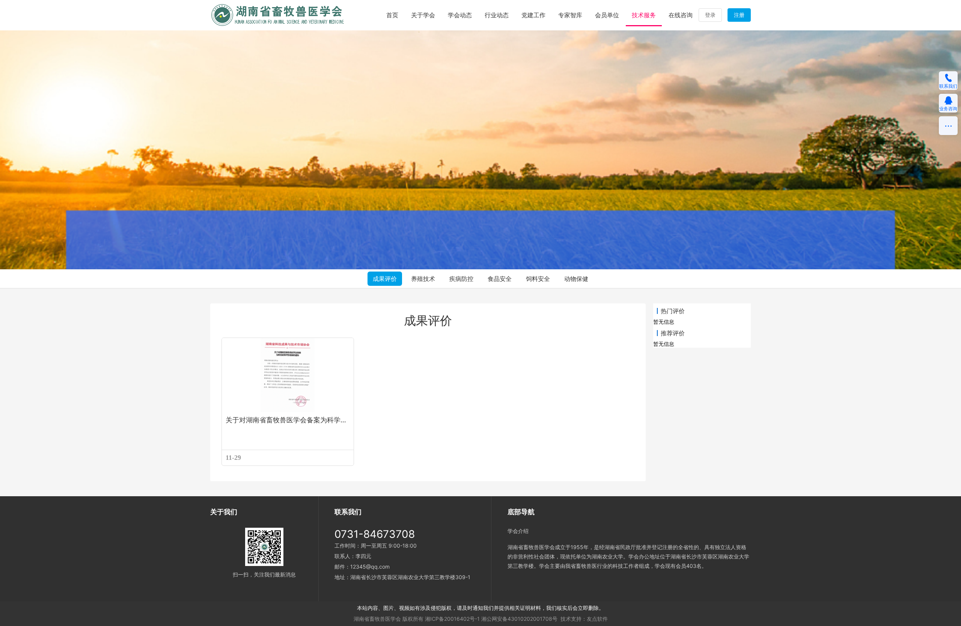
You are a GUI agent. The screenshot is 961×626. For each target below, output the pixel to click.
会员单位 (607, 15)
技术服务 (644, 15)
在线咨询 (681, 15)
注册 (739, 15)
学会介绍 (518, 531)
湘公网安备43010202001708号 (519, 618)
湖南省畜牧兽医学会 (377, 618)
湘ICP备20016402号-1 (452, 618)
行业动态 (497, 15)
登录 (710, 15)
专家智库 (570, 15)
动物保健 (576, 278)
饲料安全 (538, 278)
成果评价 (385, 278)
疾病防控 (461, 278)
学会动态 (460, 15)
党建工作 (533, 15)
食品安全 (500, 278)
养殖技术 (423, 278)
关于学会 (423, 15)
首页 (392, 15)
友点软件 (597, 618)
